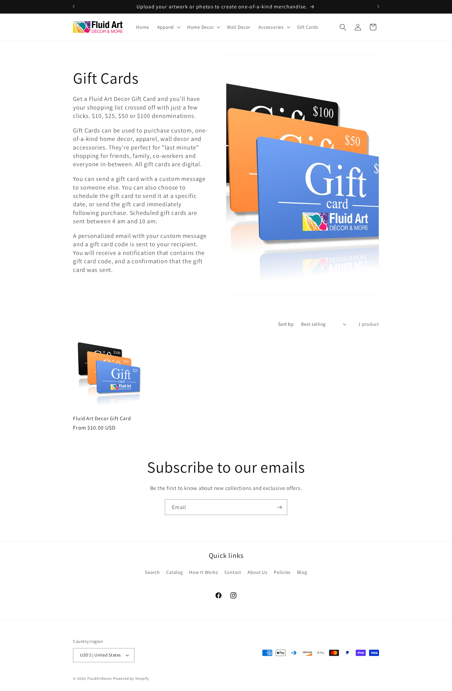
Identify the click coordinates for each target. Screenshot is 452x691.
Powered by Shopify (131, 678)
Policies (282, 572)
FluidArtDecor (99, 678)
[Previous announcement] (74, 6)
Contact (232, 572)
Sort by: (286, 324)
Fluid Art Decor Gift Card (102, 418)
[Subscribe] (279, 507)
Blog (302, 572)
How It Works (203, 572)
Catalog (174, 572)
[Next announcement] (378, 6)
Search (152, 572)
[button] (168, 27)
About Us (257, 572)
